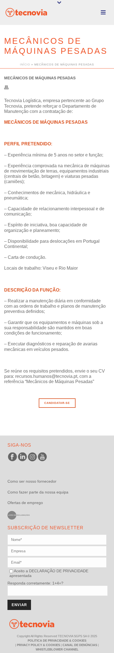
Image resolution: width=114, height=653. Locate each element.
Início (25, 64)
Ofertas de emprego (25, 502)
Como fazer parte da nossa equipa (37, 492)
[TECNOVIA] (27, 623)
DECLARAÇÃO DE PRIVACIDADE (58, 571)
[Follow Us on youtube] (42, 457)
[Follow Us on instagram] (32, 457)
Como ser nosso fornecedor (31, 481)
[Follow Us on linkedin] (22, 457)
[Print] (9, 87)
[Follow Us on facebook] (12, 457)
